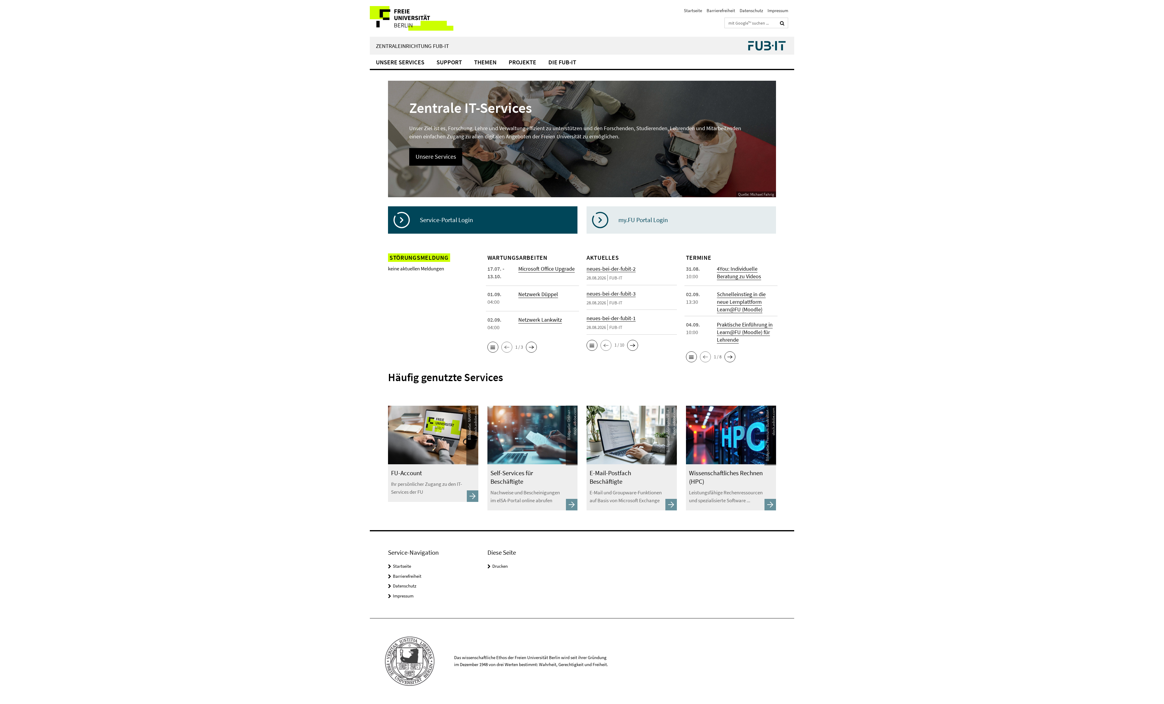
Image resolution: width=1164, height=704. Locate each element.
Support (449, 62)
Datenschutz (751, 10)
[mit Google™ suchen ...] (782, 23)
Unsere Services (400, 62)
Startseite (693, 10)
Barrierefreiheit (721, 10)
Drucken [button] (500, 566)
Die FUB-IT (562, 62)
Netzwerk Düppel (538, 294)
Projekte (522, 62)
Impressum (778, 10)
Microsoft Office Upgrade (546, 268)
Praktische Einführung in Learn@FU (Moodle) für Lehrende (745, 332)
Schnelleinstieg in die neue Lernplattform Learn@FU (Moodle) (741, 302)
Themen (485, 62)
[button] (492, 347)
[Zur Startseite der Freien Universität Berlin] (420, 18)
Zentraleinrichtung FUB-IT (412, 45)
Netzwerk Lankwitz (540, 319)
